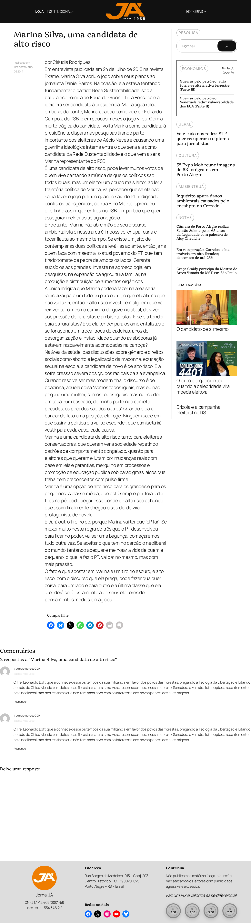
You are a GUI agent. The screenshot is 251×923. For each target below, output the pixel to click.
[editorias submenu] (205, 11)
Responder (20, 701)
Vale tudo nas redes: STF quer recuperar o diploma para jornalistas (202, 138)
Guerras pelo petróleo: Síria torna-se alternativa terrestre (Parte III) (205, 85)
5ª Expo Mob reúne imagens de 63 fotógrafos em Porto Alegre (205, 169)
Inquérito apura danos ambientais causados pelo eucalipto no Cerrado (202, 200)
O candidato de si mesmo (202, 329)
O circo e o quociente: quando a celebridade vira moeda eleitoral (203, 386)
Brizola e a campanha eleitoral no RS (198, 410)
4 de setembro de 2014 (27, 668)
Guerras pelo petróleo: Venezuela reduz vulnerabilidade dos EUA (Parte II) (207, 102)
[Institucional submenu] (73, 11)
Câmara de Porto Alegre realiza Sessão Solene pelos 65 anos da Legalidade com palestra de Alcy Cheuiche (202, 232)
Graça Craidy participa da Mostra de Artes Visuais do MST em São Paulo (206, 271)
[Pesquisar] (226, 45)
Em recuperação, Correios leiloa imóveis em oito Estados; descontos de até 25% (202, 253)
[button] (173, 910)
